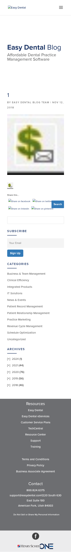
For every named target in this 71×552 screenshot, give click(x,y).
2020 (15, 372)
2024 (15, 359)
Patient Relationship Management (28, 313)
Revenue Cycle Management (24, 326)
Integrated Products (19, 287)
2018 (15, 385)
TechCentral (35, 428)
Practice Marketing (19, 319)
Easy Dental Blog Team (30, 102)
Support (35, 440)
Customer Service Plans (35, 422)
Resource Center (35, 434)
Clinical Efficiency (18, 280)
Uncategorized (16, 339)
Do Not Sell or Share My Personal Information (36, 514)
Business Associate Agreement (35, 471)
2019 (15, 378)
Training (35, 446)
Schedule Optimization (21, 332)
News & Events (16, 300)
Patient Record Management (25, 306)
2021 (15, 365)
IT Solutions (14, 293)
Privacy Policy (35, 465)
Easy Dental (35, 410)
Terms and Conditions (35, 459)
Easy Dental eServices (35, 416)
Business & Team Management (26, 273)
